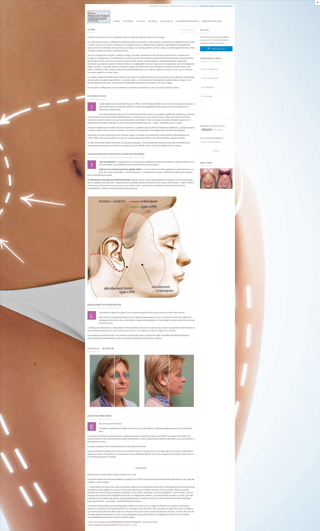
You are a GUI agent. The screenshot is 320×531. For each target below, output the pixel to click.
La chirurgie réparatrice (187, 21)
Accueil (116, 21)
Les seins (152, 21)
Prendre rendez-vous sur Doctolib (216, 6)
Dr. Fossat (128, 21)
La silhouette (166, 21)
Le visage (140, 21)
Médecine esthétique (212, 21)
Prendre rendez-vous (217, 49)
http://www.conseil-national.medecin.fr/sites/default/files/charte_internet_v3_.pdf (123, 523)
